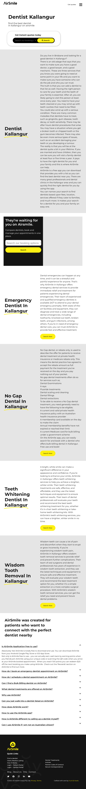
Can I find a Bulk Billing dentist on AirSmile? (24, 683)
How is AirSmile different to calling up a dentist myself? (30, 719)
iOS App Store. (43, 653)
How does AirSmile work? (15, 707)
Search (47, 40)
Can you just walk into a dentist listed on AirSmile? (28, 701)
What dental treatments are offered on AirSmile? (27, 689)
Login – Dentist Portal (15, 767)
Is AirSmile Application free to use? (20, 646)
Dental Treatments (52, 760)
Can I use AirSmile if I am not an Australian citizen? (28, 725)
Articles (48, 762)
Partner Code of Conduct (54, 764)
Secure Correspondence (54, 767)
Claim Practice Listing (15, 760)
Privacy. (34, 781)
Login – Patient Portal (15, 765)
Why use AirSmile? (11, 695)
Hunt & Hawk (73, 781)
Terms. (39, 781)
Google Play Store (26, 653)
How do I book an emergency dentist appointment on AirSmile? (35, 671)
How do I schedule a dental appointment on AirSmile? (29, 677)
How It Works (12, 763)
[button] (43, 647)
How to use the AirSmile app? (17, 713)
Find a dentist (12, 758)
